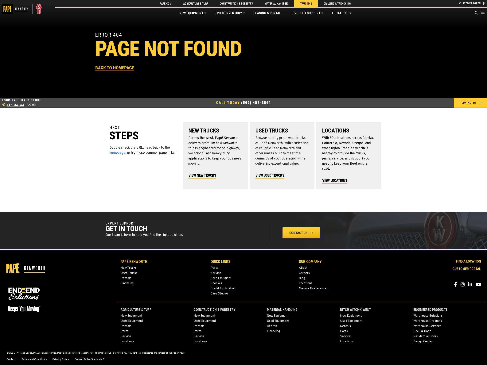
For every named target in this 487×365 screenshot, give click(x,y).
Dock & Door (422, 331)
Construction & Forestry (236, 3)
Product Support (306, 13)
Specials (216, 283)
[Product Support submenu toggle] (322, 13)
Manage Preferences (313, 288)
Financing (127, 283)
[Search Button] (476, 14)
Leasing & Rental (267, 13)
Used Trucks (129, 273)
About (303, 268)
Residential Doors (425, 336)
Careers (304, 273)
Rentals (126, 278)
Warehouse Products (427, 321)
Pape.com (166, 3)
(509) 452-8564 (256, 102)
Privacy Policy (60, 359)
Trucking (306, 3)
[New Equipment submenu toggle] (205, 13)
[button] (114, 67)
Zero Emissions (221, 278)
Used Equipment (132, 321)
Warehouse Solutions (427, 316)
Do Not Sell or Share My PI (89, 359)
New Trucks (129, 268)
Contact (11, 359)
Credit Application (223, 288)
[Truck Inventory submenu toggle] (244, 13)
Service (216, 273)
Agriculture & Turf (195, 3)
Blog (302, 278)
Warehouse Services (427, 326)
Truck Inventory (228, 13)
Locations (340, 13)
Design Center (423, 342)
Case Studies (219, 294)
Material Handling (277, 3)
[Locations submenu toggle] (350, 13)
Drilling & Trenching (337, 3)
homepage (117, 153)
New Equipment (191, 13)
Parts (214, 268)
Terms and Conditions (34, 359)
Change (31, 105)
